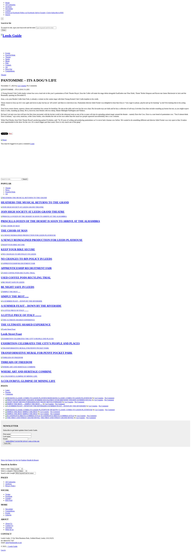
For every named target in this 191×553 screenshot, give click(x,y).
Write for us (9, 529)
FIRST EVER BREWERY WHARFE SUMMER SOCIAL (70, 400)
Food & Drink (10, 55)
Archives (8, 7)
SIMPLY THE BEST (30, 412)
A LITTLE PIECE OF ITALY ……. (21, 315)
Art (6, 67)
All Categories (10, 5)
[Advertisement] (41, 45)
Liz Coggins (22, 86)
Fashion (24, 460)
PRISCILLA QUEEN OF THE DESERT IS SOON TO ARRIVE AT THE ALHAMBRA (50, 221)
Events (7, 53)
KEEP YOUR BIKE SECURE (18, 249)
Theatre (8, 57)
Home (7, 3)
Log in (3, 550)
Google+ (8, 498)
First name (6, 434)
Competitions (10, 71)
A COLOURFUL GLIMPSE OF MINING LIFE (28, 381)
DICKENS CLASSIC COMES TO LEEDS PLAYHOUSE (71, 398)
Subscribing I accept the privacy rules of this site (22, 441)
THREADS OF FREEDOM (16, 362)
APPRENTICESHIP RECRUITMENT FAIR (26, 268)
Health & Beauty (33, 460)
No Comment (109, 398)
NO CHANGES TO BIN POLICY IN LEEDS (26, 258)
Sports (7, 59)
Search (7, 15)
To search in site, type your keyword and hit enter (18, 28)
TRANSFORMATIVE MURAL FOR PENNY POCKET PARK (36, 352)
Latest (7, 390)
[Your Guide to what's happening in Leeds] (11, 36)
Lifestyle (8, 515)
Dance (10, 460)
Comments (9, 394)
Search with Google (8, 473)
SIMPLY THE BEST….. (15, 296)
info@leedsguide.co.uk (14, 543)
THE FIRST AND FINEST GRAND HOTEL (57, 418)
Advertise (8, 528)
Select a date (5, 469)
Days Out (8, 69)
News (7, 190)
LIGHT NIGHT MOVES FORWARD (48, 402)
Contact (8, 11)
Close (3, 30)
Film (7, 63)
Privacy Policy (10, 486)
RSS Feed (8, 500)
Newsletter (9, 9)
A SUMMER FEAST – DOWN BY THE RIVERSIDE (31, 305)
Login (32, 144)
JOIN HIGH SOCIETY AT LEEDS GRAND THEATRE (32, 211)
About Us (8, 524)
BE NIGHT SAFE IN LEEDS (17, 287)
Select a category (7, 471)
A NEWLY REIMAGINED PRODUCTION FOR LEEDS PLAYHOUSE (41, 240)
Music (7, 61)
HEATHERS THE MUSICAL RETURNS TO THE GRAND (35, 202)
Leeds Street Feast (11, 334)
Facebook (8, 496)
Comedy (8, 65)
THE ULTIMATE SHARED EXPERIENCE (26, 324)
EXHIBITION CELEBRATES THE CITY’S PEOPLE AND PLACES (40, 343)
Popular (8, 392)
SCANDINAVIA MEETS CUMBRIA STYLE (57, 416)
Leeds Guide (12, 546)
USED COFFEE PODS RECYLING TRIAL (26, 277)
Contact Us (9, 526)
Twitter (7, 494)
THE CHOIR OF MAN (14, 230)
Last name (6, 436)
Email (5, 439)
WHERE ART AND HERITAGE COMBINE (26, 371)
